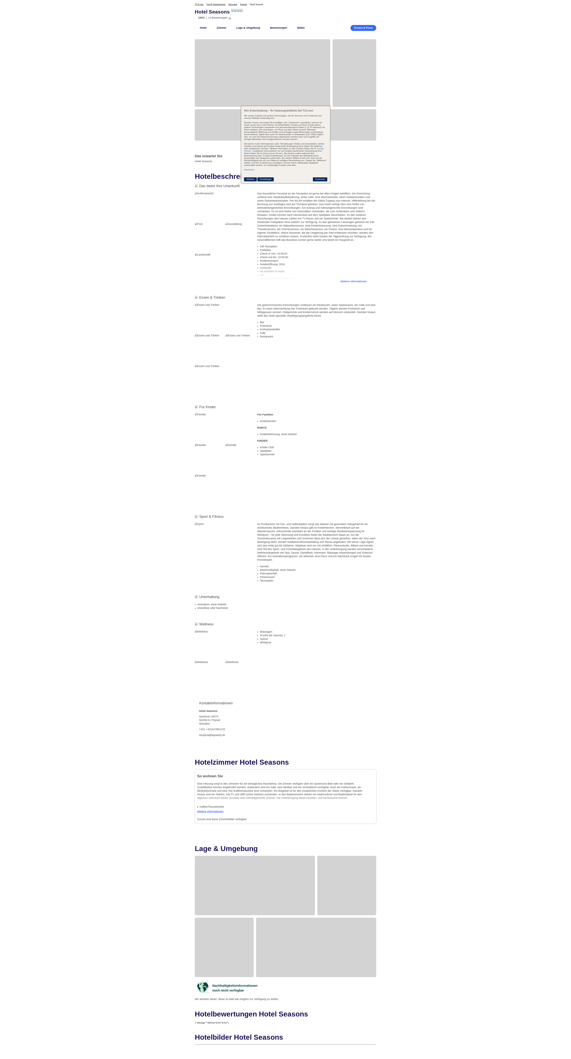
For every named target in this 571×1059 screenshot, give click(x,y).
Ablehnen (250, 179)
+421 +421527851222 (212, 729)
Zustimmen (320, 179)
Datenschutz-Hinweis (273, 153)
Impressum (249, 169)
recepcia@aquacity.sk (212, 735)
